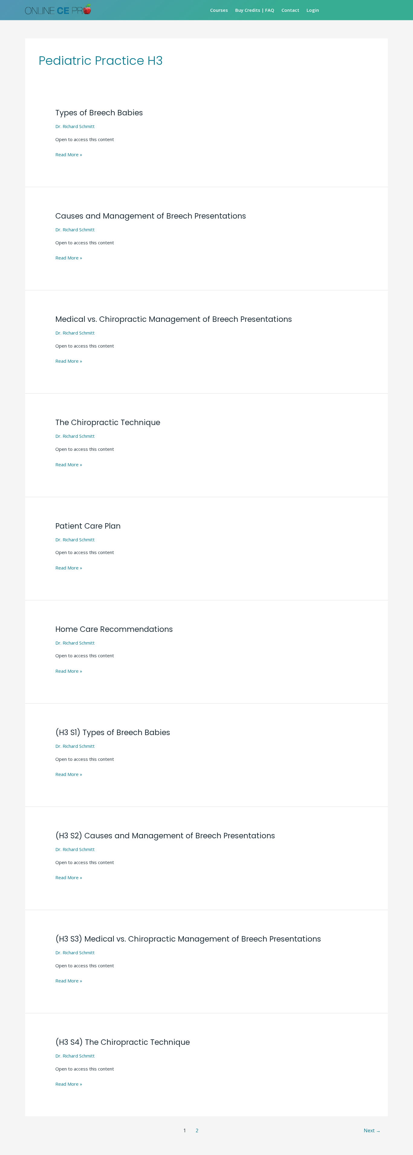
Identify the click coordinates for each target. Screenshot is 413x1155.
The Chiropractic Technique (107, 422)
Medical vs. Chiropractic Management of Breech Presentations (173, 319)
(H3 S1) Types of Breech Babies (112, 732)
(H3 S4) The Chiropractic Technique (122, 1042)
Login (313, 10)
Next (372, 1130)
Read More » (68, 153)
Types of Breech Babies (99, 112)
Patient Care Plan (88, 526)
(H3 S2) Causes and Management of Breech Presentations (165, 835)
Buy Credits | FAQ (254, 10)
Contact (290, 10)
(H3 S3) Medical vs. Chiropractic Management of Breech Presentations (188, 939)
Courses (219, 10)
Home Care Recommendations (114, 629)
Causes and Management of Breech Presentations (150, 216)
